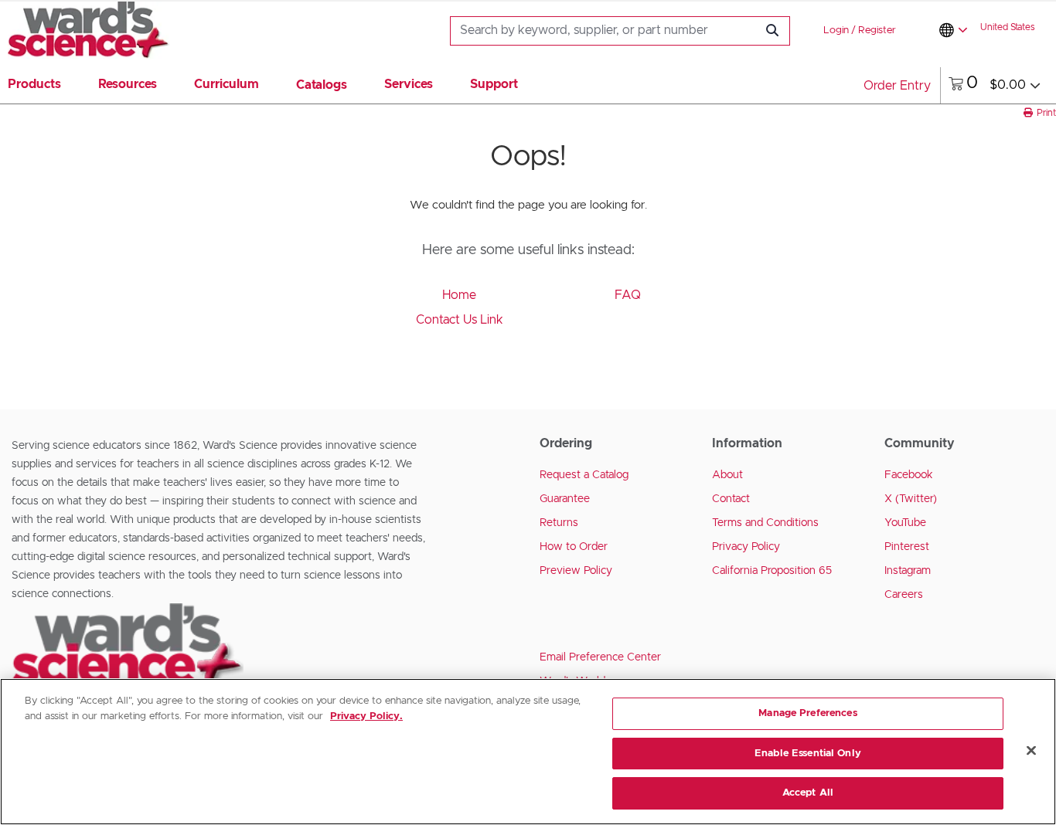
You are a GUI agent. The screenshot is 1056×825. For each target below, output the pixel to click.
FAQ (628, 295)
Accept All (807, 793)
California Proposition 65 (772, 570)
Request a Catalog (584, 475)
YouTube (905, 523)
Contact (731, 499)
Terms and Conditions (765, 523)
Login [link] (836, 30)
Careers (903, 594)
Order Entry (897, 86)
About (727, 475)
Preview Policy (576, 570)
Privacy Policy (746, 547)
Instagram (907, 570)
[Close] (1031, 751)
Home (459, 295)
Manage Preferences (807, 713)
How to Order (574, 547)
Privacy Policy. (366, 716)
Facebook (908, 475)
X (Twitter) (910, 499)
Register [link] (877, 30)
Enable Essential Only (808, 754)
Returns (559, 523)
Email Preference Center (600, 657)
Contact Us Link (459, 320)
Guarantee (565, 499)
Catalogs (321, 85)
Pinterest (906, 547)
